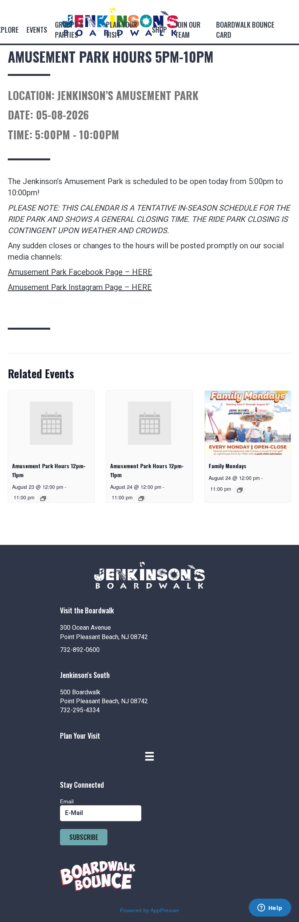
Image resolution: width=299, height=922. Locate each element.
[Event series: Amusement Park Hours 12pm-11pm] (43, 498)
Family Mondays (227, 466)
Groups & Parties (69, 29)
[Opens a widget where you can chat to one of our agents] (269, 908)
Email (67, 801)
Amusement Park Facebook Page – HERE (80, 272)
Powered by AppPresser (149, 910)
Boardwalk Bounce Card (245, 29)
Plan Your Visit (121, 29)
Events (36, 30)
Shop (159, 30)
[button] (83, 837)
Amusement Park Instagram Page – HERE (80, 287)
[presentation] (51, 423)
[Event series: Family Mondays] (240, 490)
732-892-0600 (80, 649)
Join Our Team (188, 29)
